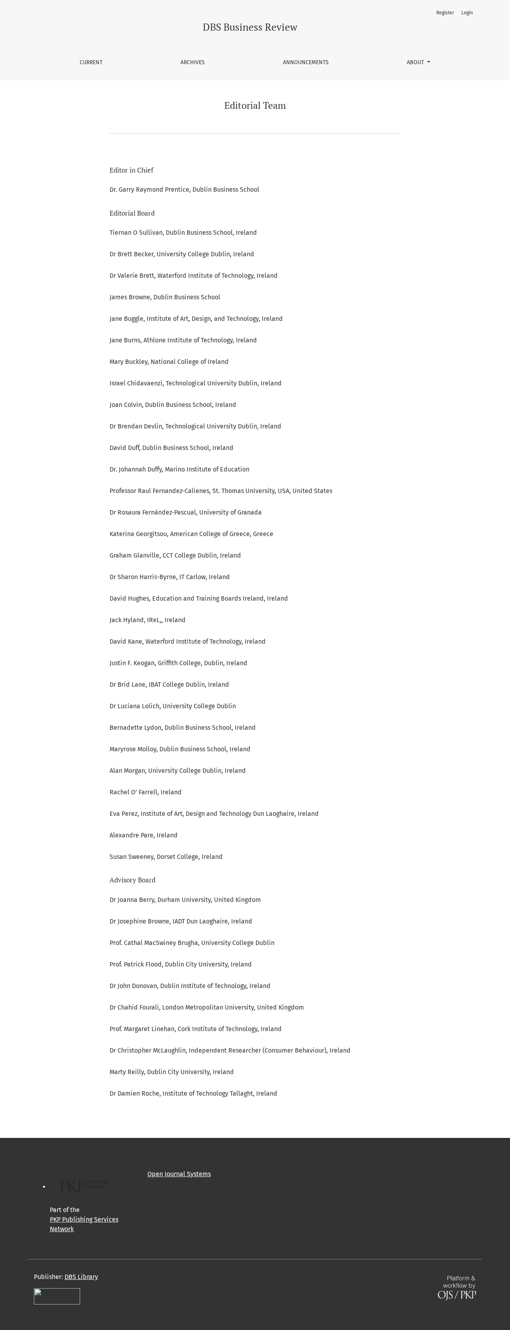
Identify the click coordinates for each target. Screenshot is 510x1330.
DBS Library (81, 1277)
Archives (192, 62)
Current (91, 62)
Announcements (306, 62)
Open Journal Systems (179, 1174)
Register (445, 13)
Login (467, 13)
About (416, 62)
